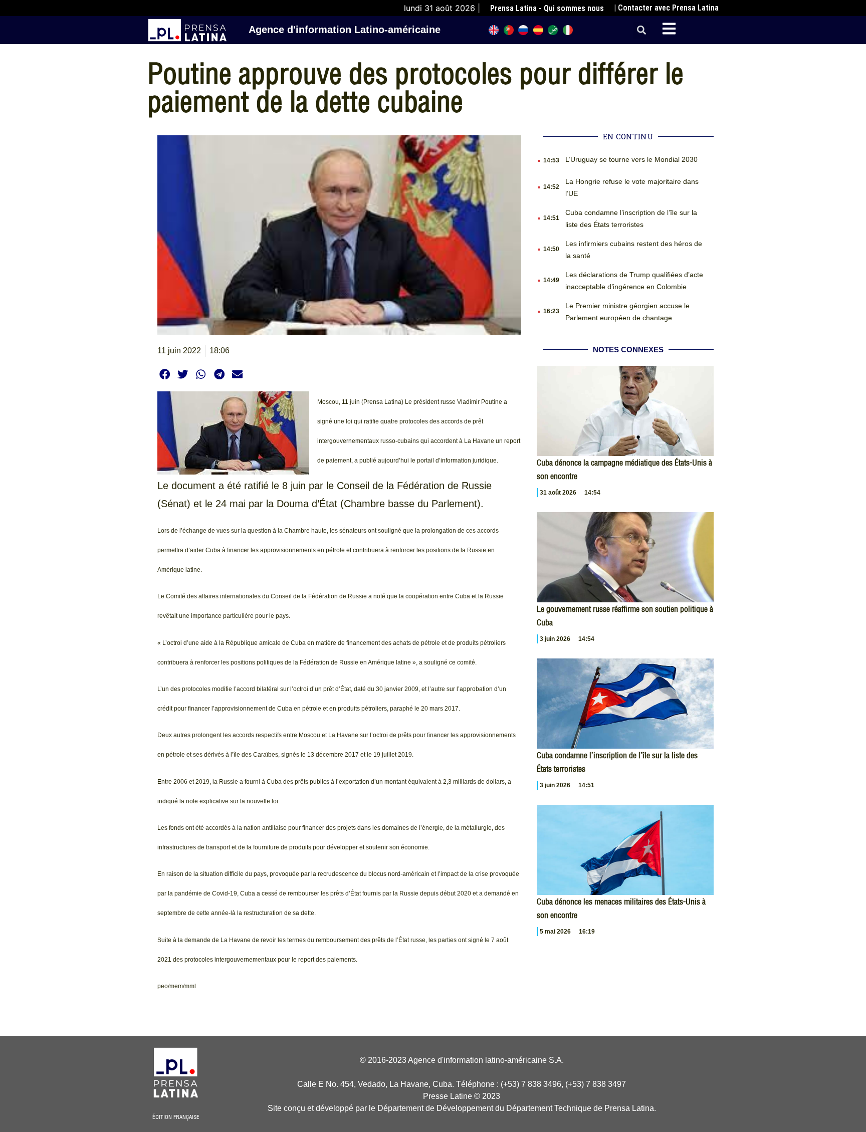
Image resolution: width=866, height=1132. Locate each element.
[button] (641, 30)
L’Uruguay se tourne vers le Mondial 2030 (631, 159)
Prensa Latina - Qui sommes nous (547, 8)
